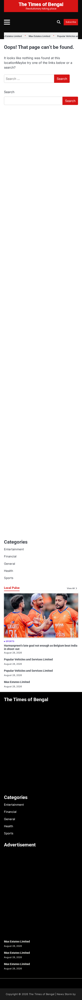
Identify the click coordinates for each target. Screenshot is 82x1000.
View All (71, 588)
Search (9, 92)
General (9, 564)
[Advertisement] (41, 151)
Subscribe (71, 22)
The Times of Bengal (41, 994)
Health (8, 571)
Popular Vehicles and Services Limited (28, 659)
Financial (10, 556)
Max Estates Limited (37, 36)
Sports (8, 578)
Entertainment (14, 549)
